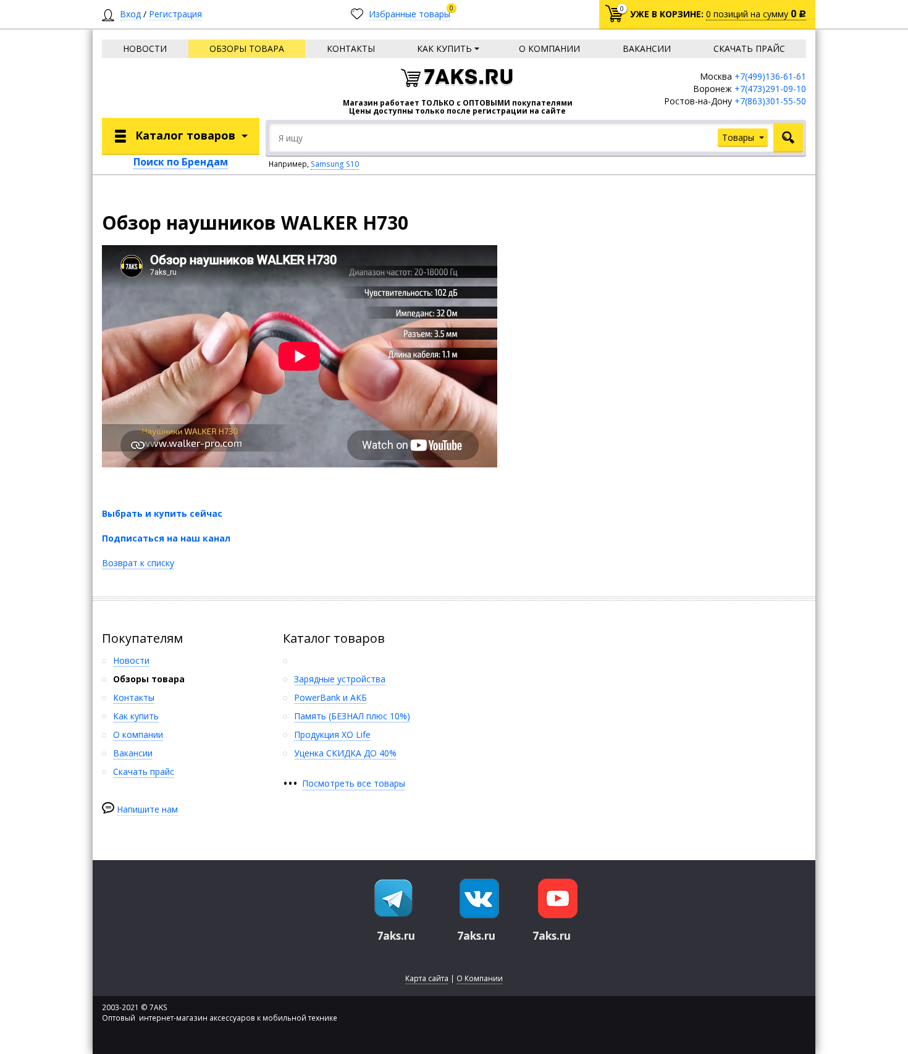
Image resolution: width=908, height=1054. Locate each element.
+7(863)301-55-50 (770, 101)
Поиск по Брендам (180, 162)
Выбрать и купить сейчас (162, 513)
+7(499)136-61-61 (770, 76)
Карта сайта (426, 978)
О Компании (479, 978)
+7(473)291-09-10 (770, 88)
